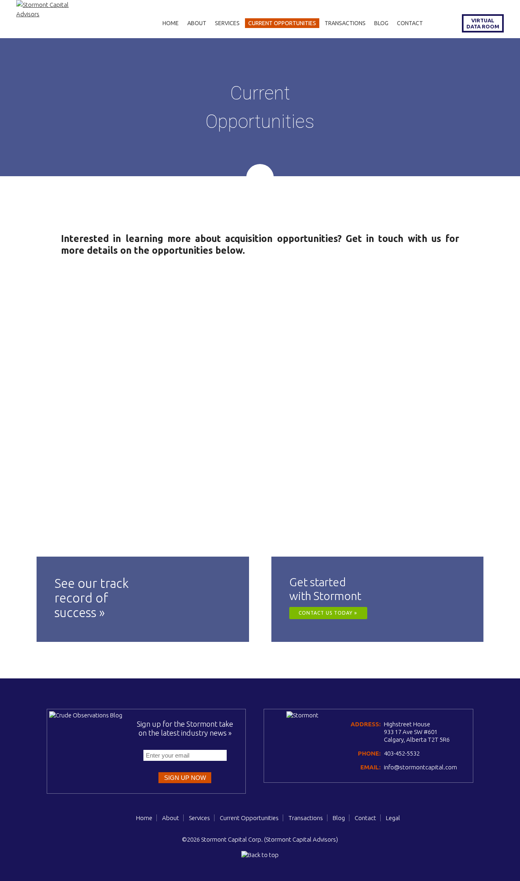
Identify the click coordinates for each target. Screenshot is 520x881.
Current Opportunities (282, 23)
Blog (381, 23)
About (196, 23)
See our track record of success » (91, 598)
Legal (393, 817)
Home (170, 23)
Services (227, 23)
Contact (410, 23)
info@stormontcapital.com (420, 767)
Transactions (345, 23)
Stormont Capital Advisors (301, 839)
